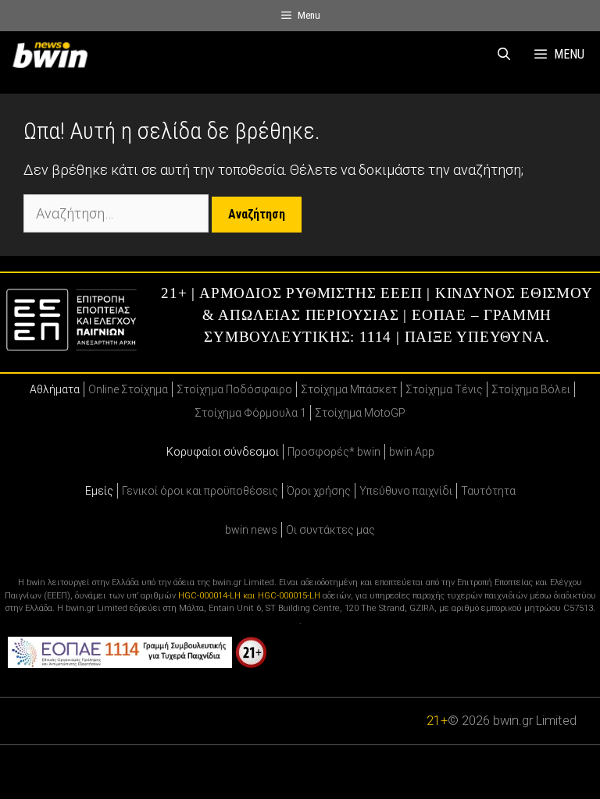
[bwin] (53, 54)
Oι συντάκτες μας (330, 530)
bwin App (411, 452)
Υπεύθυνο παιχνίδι (405, 491)
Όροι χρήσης (319, 491)
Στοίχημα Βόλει (530, 389)
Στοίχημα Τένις (444, 389)
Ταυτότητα (488, 491)
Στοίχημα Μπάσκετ (349, 389)
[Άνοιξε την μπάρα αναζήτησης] (504, 54)
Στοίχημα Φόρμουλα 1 (250, 413)
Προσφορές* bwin (334, 452)
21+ (437, 720)
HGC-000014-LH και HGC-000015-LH (249, 596)
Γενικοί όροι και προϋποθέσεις (200, 491)
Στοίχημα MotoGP (360, 413)
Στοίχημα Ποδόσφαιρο (234, 389)
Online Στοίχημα (128, 389)
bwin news (251, 530)
